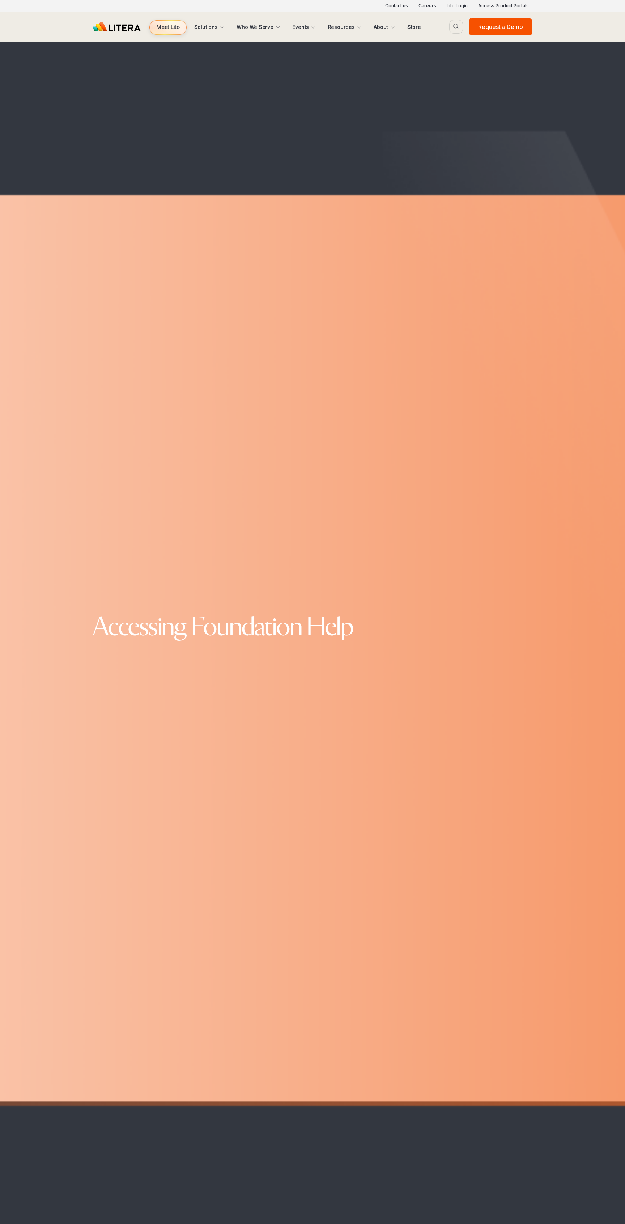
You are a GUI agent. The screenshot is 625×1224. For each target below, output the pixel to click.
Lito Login (457, 5)
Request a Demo (500, 26)
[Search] (456, 27)
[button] (168, 27)
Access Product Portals (503, 5)
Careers (427, 5)
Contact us (396, 5)
